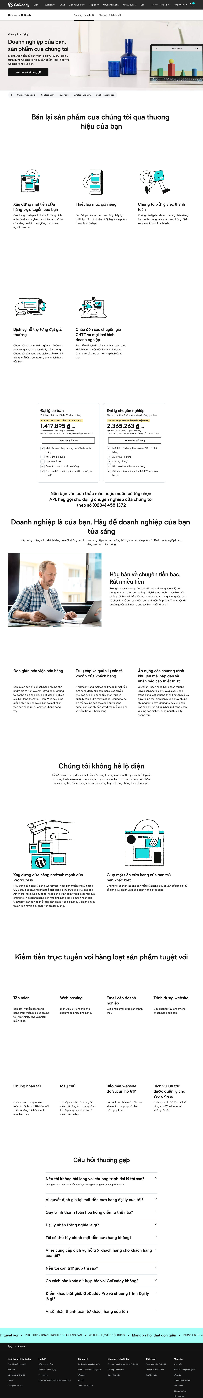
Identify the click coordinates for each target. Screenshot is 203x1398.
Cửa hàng (64, 95)
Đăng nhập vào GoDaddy (156, 1364)
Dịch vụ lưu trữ (180, 1391)
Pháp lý (11, 1380)
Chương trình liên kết (110, 15)
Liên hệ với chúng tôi (16, 1375)
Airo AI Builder (129, 5)
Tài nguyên (43, 1375)
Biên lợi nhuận (47, 95)
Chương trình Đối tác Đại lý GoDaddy (123, 1364)
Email (62, 5)
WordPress (178, 1386)
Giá (142, 5)
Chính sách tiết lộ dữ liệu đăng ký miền (54, 1380)
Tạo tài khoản (151, 1375)
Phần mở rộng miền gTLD (184, 1370)
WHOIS (81, 1380)
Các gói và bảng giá (26, 95)
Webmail (81, 1375)
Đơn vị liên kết (114, 1375)
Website (177, 1375)
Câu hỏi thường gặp (105, 95)
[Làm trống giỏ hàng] (192, 5)
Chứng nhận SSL (111, 5)
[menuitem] (11, 95)
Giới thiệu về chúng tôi (17, 1364)
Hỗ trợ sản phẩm (45, 1364)
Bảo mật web (179, 1396)
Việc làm (11, 1370)
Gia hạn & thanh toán (155, 1370)
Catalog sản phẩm (82, 95)
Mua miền (178, 1364)
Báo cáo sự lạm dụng (47, 1370)
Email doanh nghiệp (182, 1380)
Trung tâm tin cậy (15, 1386)
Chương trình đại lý (84, 15)
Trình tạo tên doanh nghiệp (89, 1370)
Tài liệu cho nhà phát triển (89, 1364)
